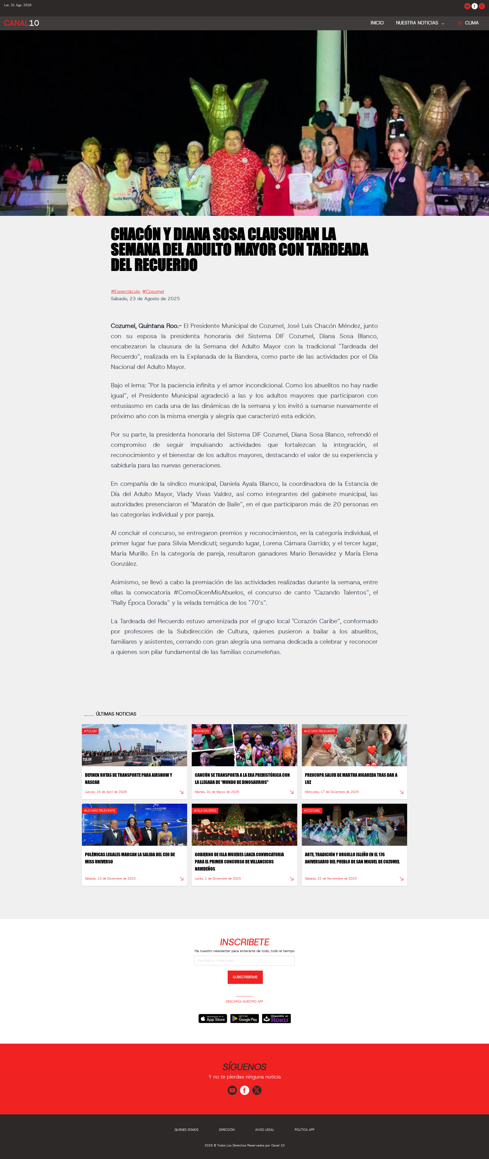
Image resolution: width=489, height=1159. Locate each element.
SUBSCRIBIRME (245, 977)
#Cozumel (153, 291)
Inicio (377, 23)
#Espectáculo (125, 291)
